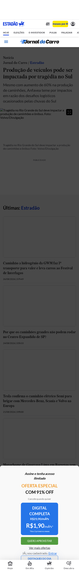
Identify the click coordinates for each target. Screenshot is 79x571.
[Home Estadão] (13, 24)
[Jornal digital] (48, 23)
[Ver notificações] (73, 23)
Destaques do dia (39, 558)
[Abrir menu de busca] (73, 42)
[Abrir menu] (6, 42)
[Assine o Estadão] (60, 24)
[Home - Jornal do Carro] (39, 42)
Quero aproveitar (39, 540)
